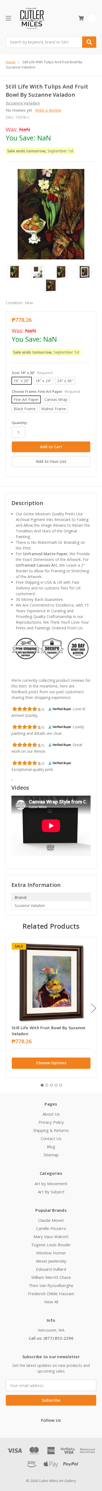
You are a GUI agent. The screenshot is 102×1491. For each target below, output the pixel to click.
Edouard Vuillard (51, 1269)
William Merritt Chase (51, 1277)
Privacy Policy (51, 1122)
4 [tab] (56, 1085)
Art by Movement (51, 1183)
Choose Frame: (46, 391)
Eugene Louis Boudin (51, 1244)
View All (51, 1301)
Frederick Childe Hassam (51, 1293)
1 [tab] (42, 1085)
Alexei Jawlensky (51, 1261)
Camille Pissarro (51, 1228)
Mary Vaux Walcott (51, 1236)
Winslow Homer (51, 1252)
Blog (51, 1146)
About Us (51, 1114)
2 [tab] (46, 1085)
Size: (32, 372)
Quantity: (19, 422)
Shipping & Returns (51, 1130)
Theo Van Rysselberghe (51, 1285)
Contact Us (51, 1138)
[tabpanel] (51, 1007)
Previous (7, 1008)
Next (93, 1008)
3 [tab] (51, 1085)
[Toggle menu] (8, 18)
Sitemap (51, 1154)
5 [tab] (60, 1085)
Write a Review (48, 110)
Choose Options (51, 1062)
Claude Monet (51, 1220)
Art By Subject (51, 1191)
